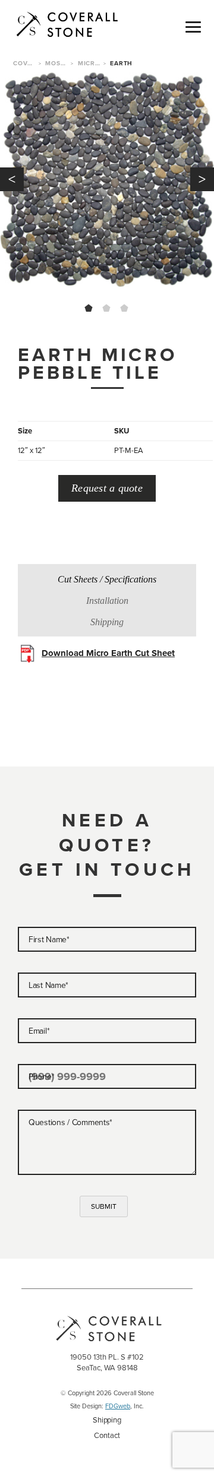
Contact (106, 1435)
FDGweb (117, 1406)
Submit (104, 1206)
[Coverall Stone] (79, 23)
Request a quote (107, 488)
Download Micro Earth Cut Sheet (108, 653)
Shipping (107, 1420)
